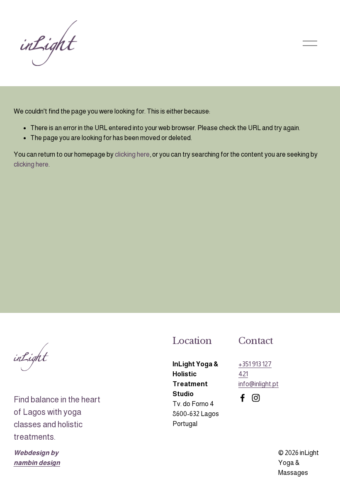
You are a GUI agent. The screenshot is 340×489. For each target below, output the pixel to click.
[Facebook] (242, 398)
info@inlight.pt (258, 383)
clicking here (132, 154)
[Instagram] (256, 398)
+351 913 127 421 (255, 369)
